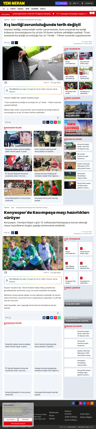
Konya (13, 9)
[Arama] (91, 8)
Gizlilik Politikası (71, 417)
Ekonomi (34, 9)
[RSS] (91, 403)
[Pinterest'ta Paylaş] (55, 122)
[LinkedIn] (84, 403)
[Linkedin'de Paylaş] (51, 122)
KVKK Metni (85, 414)
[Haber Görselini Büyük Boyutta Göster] (33, 63)
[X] (76, 403)
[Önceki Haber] (91, 13)
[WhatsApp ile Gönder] (59, 122)
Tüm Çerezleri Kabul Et (18, 423)
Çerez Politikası (71, 420)
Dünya (42, 9)
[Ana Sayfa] (8, 9)
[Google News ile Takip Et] (56, 83)
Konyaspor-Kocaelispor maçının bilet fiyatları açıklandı (36, 14)
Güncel (21, 9)
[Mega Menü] (4, 8)
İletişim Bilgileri (86, 417)
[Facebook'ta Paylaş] (12, 42)
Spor (27, 9)
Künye (51, 416)
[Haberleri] (20, 272)
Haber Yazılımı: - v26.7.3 (76, 427)
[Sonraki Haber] (93, 13)
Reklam (52, 419)
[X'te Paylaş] (16, 42)
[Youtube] (88, 403)
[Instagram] (80, 403)
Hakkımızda (53, 412)
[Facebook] (73, 403)
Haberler (6, 19)
